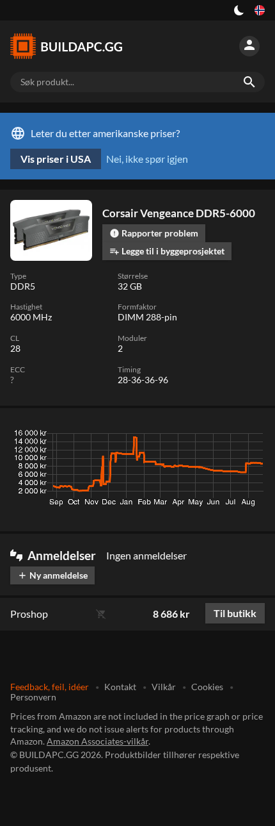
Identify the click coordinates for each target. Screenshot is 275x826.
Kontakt (120, 686)
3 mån (143, 436)
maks (248, 436)
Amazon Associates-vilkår (97, 741)
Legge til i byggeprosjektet (166, 250)
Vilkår (164, 686)
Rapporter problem (153, 232)
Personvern (33, 696)
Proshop (29, 613)
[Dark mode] (239, 10)
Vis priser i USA (55, 159)
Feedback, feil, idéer (49, 686)
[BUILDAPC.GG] (71, 46)
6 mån (181, 436)
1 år (215, 436)
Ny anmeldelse (52, 575)
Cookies (207, 686)
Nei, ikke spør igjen (147, 159)
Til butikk (235, 613)
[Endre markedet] (260, 10)
